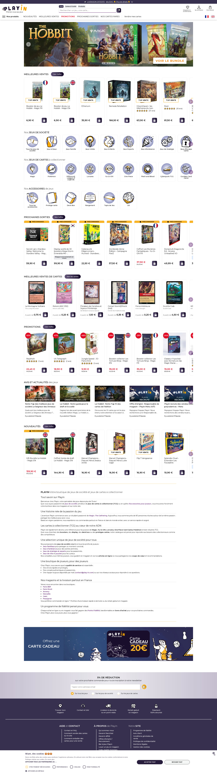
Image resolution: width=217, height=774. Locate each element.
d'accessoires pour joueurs (140, 504)
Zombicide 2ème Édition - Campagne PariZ (118, 251)
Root (166, 106)
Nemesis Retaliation (118, 106)
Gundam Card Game (186, 177)
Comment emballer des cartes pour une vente (73, 740)
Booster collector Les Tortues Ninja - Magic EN (118, 361)
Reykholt (30, 359)
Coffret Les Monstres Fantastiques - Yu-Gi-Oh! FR (146, 251)
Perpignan (47, 599)
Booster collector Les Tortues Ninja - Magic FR (146, 361)
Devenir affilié (104, 736)
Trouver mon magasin (60, 711)
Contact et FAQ (70, 730)
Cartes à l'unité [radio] (70, 6)
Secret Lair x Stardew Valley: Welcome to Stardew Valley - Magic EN (36, 251)
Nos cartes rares (110, 16)
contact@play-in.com (84, 573)
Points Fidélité (94, 611)
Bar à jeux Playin (105, 744)
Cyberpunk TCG (166, 176)
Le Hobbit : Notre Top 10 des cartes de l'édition (108, 405)
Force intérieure (143, 306)
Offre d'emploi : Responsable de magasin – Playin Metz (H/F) (144, 405)
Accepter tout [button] (150, 762)
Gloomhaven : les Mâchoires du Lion (145, 107)
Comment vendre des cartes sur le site (75, 734)
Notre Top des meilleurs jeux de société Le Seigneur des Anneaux (40, 405)
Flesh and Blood (147, 176)
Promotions (68, 16)
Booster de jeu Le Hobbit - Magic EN (62, 107)
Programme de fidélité (142, 730)
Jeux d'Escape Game (186, 150)
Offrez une (43, 644)
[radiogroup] (90, 6)
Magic (32, 176)
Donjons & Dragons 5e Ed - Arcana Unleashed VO (174, 251)
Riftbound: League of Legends (71, 178)
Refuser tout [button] (177, 762)
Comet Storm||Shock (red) (117, 307)
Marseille (46, 594)
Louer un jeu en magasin (109, 747)
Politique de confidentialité (144, 741)
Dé (128, 205)
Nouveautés (30, 16)
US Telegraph (60, 359)
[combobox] (213, 753)
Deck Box (71, 205)
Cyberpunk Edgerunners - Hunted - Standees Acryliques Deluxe (90, 251)
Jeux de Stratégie (167, 149)
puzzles (59, 554)
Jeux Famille (71, 149)
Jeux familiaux (49, 546)
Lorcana (90, 176)
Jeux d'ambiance (50, 549)
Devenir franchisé (106, 733)
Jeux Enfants (109, 149)
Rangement (90, 205)
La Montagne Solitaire (35, 306)
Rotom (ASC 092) (60, 306)
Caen (45, 596)
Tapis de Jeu (109, 205)
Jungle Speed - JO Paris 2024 (89, 360)
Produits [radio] (81, 6)
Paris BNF (47, 587)
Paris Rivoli (47, 589)
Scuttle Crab (169, 306)
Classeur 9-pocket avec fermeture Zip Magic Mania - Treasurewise (173, 361)
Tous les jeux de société (32, 150)
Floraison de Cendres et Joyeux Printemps (91, 307)
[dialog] (108, 762)
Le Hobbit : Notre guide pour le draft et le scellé (74, 405)
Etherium (85, 106)
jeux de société (71, 504)
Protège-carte (51, 205)
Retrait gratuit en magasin (133, 711)
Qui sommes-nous (106, 730)
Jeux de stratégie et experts (54, 551)
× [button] (214, 755)
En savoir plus (49, 759)
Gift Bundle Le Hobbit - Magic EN (36, 459)
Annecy (46, 592)
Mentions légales (140, 744)
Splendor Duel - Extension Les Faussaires (171, 460)
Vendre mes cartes (132, 16)
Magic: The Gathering (98, 516)
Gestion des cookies (141, 747)
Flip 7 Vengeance (144, 458)
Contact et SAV (83, 710)
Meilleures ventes (49, 16)
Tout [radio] (61, 6)
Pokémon (52, 176)
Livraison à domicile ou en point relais (108, 711)
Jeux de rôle (48, 554)
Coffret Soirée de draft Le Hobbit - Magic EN (64, 459)
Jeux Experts (128, 149)
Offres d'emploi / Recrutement (105, 740)
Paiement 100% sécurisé (156, 711)
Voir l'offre (57, 74)
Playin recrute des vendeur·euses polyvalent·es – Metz (179, 405)
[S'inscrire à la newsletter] (144, 687)
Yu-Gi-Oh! (109, 176)
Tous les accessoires (32, 206)
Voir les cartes (72, 277)
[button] (79, 762)
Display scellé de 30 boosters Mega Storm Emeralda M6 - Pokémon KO (63, 251)
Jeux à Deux (52, 149)
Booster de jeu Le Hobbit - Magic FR (34, 107)
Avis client (137, 733)
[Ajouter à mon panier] (44, 120)
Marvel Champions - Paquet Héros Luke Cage (118, 460)
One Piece (128, 176)
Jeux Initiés (90, 149)
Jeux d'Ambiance (148, 149)
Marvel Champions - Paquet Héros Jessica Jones (91, 460)
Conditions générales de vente (143, 737)
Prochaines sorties (87, 16)
